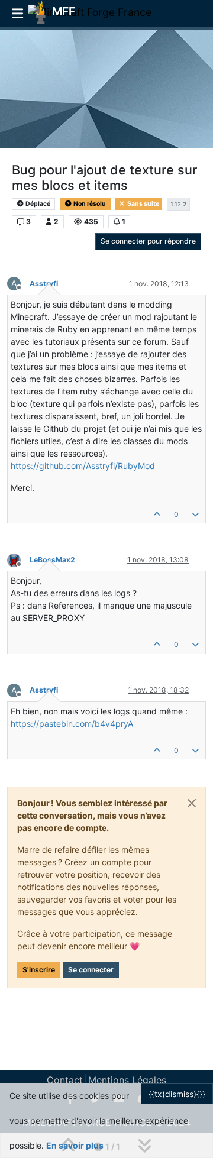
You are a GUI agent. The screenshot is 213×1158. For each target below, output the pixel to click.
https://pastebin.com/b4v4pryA (72, 724)
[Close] (191, 803)
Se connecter (91, 969)
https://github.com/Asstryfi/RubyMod (83, 466)
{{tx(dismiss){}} (177, 1094)
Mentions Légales (127, 1080)
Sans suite (142, 204)
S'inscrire (38, 969)
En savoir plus (75, 1145)
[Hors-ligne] (18, 559)
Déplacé (37, 204)
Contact (65, 1080)
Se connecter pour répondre (148, 241)
